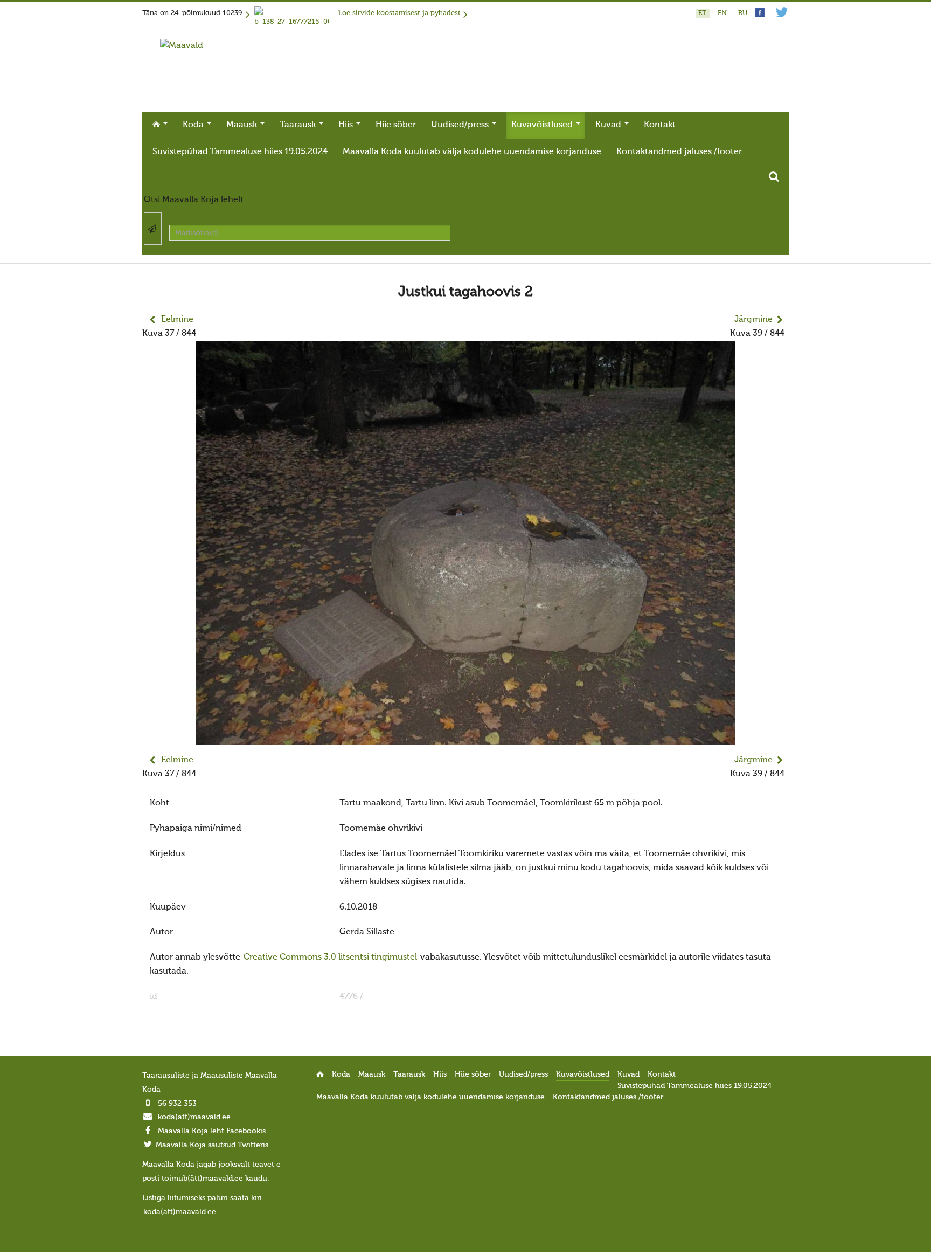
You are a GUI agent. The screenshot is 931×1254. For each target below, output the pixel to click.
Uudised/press (461, 125)
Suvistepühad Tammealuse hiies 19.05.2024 (240, 152)
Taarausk (299, 125)
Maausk (242, 125)
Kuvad (609, 125)
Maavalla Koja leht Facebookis (212, 1131)
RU (742, 13)
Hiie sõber (396, 125)
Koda (194, 125)
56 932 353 (177, 1103)
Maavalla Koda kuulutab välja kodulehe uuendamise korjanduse (472, 152)
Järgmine (753, 319)
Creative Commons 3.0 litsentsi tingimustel (330, 957)
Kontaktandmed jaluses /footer (679, 152)
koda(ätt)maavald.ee (194, 1117)
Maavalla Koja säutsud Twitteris (212, 1145)
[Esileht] (181, 45)
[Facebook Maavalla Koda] (760, 15)
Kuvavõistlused (543, 125)
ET (703, 13)
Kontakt (660, 125)
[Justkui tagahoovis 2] (465, 738)
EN (723, 13)
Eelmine (177, 319)
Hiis (346, 125)
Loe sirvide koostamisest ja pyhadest (399, 13)
